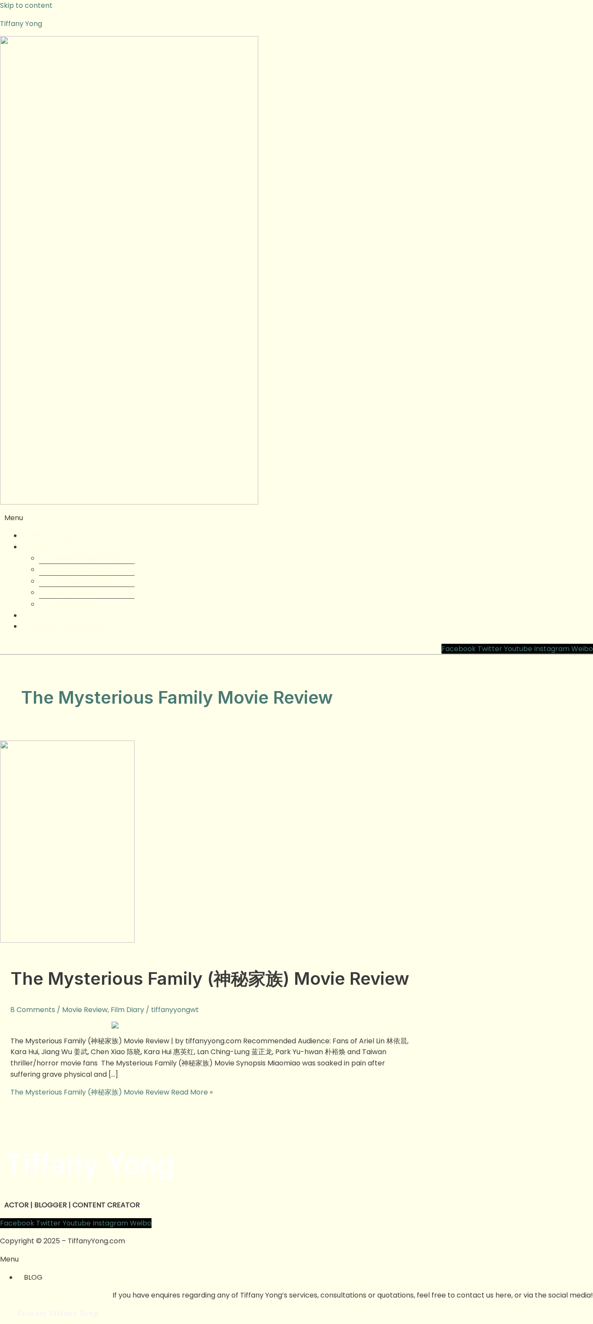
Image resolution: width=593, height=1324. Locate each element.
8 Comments (32, 1010)
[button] (296, 518)
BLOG (33, 1277)
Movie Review (85, 1010)
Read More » (111, 1092)
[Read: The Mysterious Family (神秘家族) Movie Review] (67, 940)
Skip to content (26, 5)
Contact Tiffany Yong (64, 626)
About (38, 547)
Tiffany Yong (21, 24)
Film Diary (127, 1010)
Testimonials (75, 604)
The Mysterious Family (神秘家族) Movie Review (209, 978)
